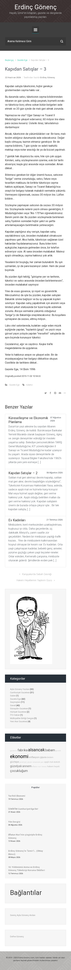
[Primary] (35, 29)
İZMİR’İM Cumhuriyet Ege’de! (23, 809)
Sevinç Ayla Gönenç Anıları (22, 915)
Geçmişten (15, 702)
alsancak (36, 749)
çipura (43, 757)
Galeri (13, 695)
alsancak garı (38, 762)
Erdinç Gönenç (36, 7)
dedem (50, 757)
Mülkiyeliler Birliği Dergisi (22, 718)
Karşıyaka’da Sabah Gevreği (37, 574)
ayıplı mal (48, 762)
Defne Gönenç (17, 936)
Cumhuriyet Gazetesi (20, 692)
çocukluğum (19, 771)
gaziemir (13, 751)
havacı (44, 766)
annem (27, 766)
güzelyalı (16, 766)
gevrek (58, 751)
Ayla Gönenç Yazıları (19, 689)
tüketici (29, 385)
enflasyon (34, 757)
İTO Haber (15, 715)
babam (50, 750)
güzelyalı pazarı (25, 762)
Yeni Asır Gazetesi (18, 721)
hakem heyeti (53, 766)
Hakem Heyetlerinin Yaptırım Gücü (34, 580)
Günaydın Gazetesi (19, 708)
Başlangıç (9, 60)
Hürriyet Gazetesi (18, 712)
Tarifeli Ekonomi (16, 796)
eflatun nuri (36, 766)
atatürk (56, 762)
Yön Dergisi (14, 822)
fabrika (23, 750)
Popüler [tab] (35, 787)
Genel (13, 705)
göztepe (14, 762)
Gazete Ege (22, 60)
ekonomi (19, 756)
